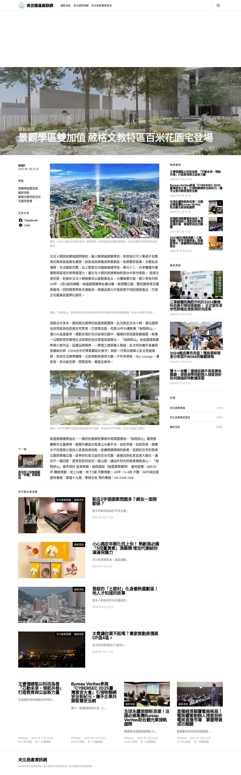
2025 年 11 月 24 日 (181, 179)
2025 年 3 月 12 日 (180, 231)
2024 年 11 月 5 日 (180, 383)
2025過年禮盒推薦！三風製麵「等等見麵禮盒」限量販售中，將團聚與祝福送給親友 (186, 242)
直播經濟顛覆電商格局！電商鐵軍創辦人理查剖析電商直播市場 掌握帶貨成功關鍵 (186, 223)
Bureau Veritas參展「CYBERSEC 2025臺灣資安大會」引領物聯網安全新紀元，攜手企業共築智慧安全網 (196, 188)
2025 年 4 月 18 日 (180, 195)
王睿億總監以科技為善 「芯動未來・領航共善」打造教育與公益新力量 (195, 173)
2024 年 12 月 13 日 (181, 314)
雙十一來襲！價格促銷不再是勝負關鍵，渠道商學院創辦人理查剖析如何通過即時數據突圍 (196, 374)
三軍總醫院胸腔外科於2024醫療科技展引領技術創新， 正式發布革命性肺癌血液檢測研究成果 (196, 305)
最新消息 (66, 5)
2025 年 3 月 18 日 (180, 211)
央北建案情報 (81, 5)
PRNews (23, 737)
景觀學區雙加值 (28, 188)
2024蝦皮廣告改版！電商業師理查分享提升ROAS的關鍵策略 (195, 355)
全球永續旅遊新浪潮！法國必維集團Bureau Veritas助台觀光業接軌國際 (186, 204)
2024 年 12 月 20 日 (181, 250)
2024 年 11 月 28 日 (181, 361)
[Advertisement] (120, 42)
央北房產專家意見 (101, 5)
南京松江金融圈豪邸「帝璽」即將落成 (29, 474)
